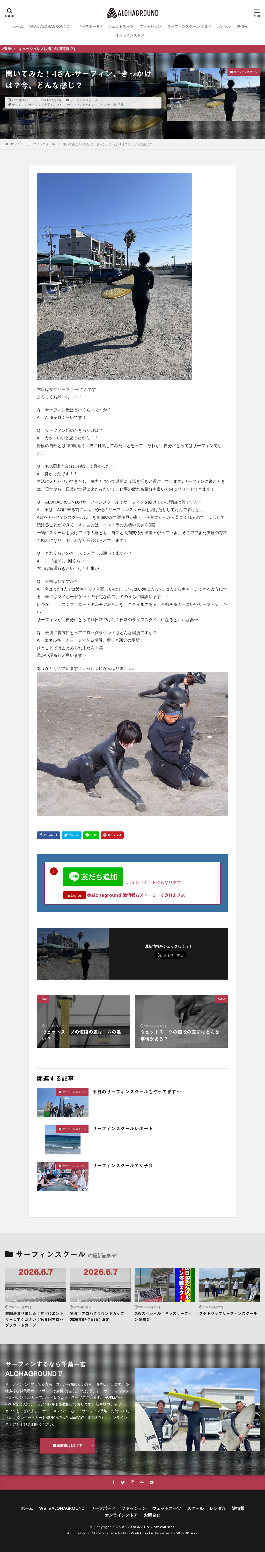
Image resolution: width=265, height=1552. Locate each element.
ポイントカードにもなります (152, 882)
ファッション (150, 26)
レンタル (223, 26)
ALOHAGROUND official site (148, 1527)
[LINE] (91, 835)
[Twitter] (72, 835)
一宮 (99, 105)
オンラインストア (129, 35)
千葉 (120, 105)
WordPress (186, 1533)
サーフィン (19, 105)
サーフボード (89, 26)
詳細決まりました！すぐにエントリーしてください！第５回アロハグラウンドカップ (34, 1319)
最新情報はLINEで (67, 1445)
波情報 (242, 26)
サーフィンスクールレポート (122, 1128)
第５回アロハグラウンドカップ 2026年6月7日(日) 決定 (99, 1316)
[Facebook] (48, 835)
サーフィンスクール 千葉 (187, 26)
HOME (14, 144)
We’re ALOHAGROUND (49, 26)
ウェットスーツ (121, 26)
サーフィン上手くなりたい (47, 105)
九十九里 (110, 105)
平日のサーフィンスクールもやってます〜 (136, 1091)
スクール (195, 1508)
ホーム (17, 26)
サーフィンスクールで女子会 (122, 1165)
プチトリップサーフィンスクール (228, 1314)
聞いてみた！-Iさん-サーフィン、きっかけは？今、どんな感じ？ (107, 144)
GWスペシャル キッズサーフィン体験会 (163, 1316)
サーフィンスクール (84, 100)
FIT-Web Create (138, 1533)
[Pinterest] (112, 835)
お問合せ (152, 1514)
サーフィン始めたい (81, 105)
